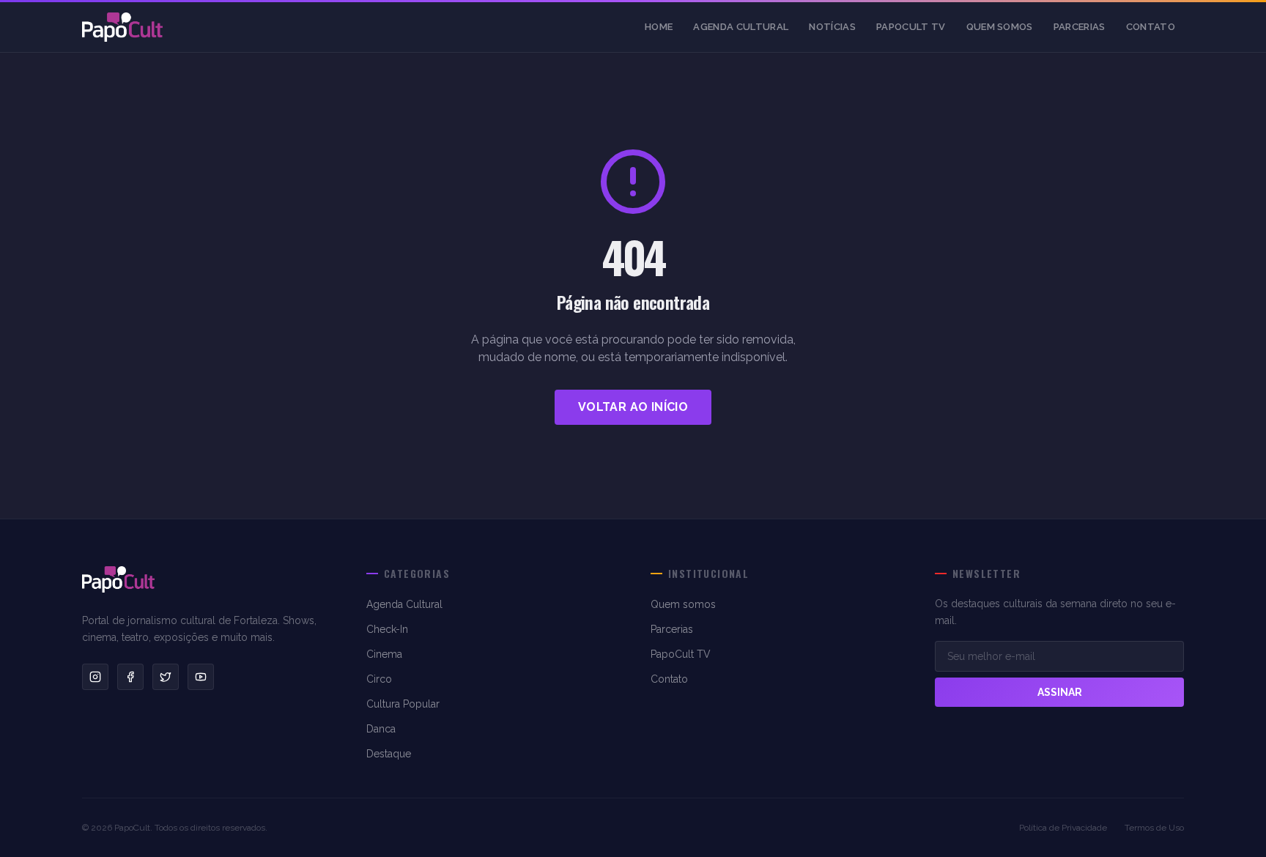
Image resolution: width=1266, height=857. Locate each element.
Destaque (388, 754)
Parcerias (1080, 26)
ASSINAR (1059, 692)
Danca (381, 729)
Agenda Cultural (740, 26)
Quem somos (999, 26)
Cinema (384, 654)
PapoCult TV (911, 26)
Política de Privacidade (1063, 828)
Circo (379, 679)
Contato (1150, 26)
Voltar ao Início (633, 407)
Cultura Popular (403, 704)
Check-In (387, 629)
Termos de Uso (1154, 828)
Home (659, 26)
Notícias (832, 26)
